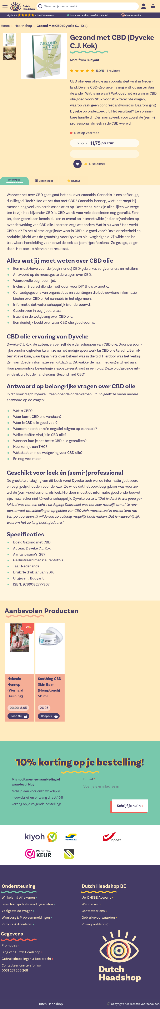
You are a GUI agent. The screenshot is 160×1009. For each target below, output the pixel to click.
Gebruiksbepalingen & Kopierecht (28, 959)
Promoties (10, 945)
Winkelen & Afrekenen (19, 897)
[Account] (143, 6)
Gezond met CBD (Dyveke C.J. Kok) (62, 26)
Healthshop (23, 26)
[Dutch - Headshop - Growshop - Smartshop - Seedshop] (22, 6)
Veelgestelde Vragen (18, 911)
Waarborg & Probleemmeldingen (27, 917)
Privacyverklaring (96, 924)
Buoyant (93, 60)
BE (53, 1004)
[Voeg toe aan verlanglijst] (77, 164)
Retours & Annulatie (18, 924)
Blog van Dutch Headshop (22, 952)
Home (5, 26)
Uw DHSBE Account (97, 897)
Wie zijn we (91, 904)
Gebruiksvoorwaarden (99, 917)
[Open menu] (5, 6)
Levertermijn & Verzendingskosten (28, 904)
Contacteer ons (94, 911)
